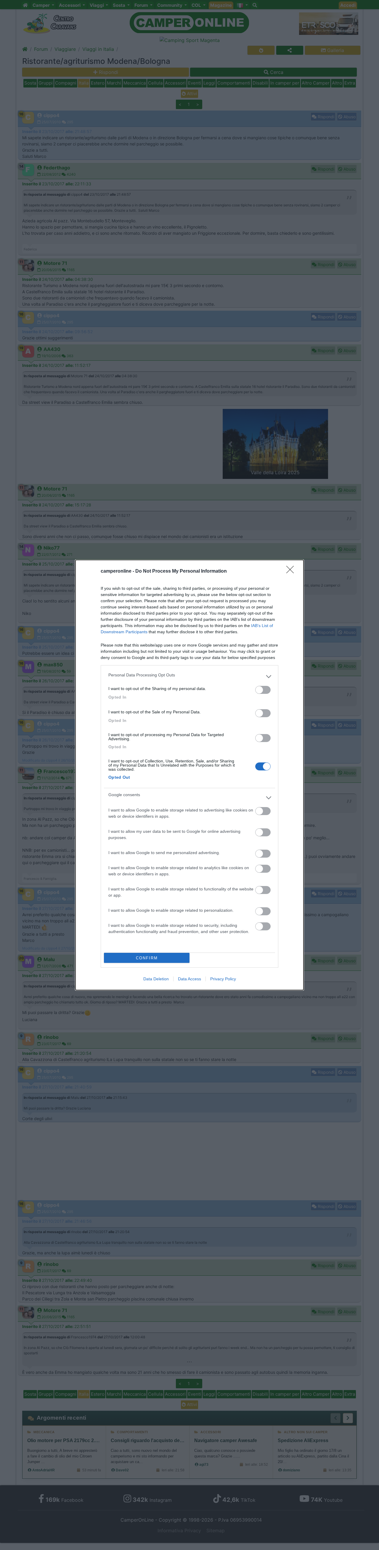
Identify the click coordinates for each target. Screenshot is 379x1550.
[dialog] (189, 775)
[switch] (263, 690)
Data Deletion (156, 978)
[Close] (292, 571)
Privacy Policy (223, 978)
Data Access (189, 978)
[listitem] (189, 676)
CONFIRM (147, 958)
